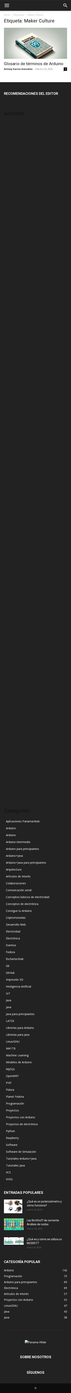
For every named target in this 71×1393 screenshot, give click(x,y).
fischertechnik (14, 959)
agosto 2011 (12, 779)
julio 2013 (10, 655)
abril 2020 (10, 301)
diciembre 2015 (13, 484)
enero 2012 (11, 749)
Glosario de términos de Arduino (33, 63)
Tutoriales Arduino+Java (21, 1158)
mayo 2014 (11, 596)
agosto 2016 (12, 448)
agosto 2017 (12, 389)
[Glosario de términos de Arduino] (35, 43)
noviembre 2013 (14, 631)
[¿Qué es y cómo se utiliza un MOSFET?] (14, 1241)
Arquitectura (13, 869)
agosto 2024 (12, 147)
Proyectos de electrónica (22, 1124)
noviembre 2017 (14, 378)
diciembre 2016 (13, 425)
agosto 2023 (12, 189)
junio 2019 (10, 324)
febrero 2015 (12, 543)
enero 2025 (11, 142)
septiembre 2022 (14, 242)
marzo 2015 (11, 537)
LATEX (10, 1021)
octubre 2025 (12, 130)
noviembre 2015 (14, 490)
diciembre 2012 (13, 696)
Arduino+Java (14, 856)
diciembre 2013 (13, 625)
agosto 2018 (12, 348)
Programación (15, 1103)
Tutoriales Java (15, 1165)
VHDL (9, 1179)
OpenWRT (12, 1076)
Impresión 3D (14, 979)
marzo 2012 (11, 737)
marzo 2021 (11, 271)
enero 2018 (11, 366)
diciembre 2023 (13, 165)
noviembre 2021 (14, 254)
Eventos (11, 945)
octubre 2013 (12, 637)
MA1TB (11, 1048)
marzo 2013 (11, 678)
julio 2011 (10, 785)
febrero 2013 (12, 684)
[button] (6, 5)
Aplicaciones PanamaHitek (23, 821)
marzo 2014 (11, 608)
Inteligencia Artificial (18, 986)
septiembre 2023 (14, 183)
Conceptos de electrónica (22, 904)
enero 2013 (11, 690)
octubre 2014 (12, 566)
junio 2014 (10, 590)
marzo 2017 (11, 419)
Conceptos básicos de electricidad (27, 897)
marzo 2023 (11, 212)
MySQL (10, 1069)
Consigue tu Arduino (19, 911)
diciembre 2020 (13, 283)
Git (7, 966)
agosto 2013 (12, 649)
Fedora (10, 952)
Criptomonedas (16, 917)
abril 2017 (10, 413)
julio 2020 (10, 295)
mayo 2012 (11, 726)
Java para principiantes (20, 1014)
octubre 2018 (12, 342)
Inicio (7, 15)
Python (10, 1131)
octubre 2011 (12, 767)
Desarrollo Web (16, 924)
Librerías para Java (17, 1034)
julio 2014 (10, 584)
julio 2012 (10, 714)
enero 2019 (11, 330)
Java (8, 1000)
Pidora (10, 1090)
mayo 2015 (11, 525)
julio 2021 (10, 265)
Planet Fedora (15, 1096)
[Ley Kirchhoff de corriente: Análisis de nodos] (14, 1224)
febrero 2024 (12, 153)
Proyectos (12, 1110)
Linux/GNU (13, 1041)
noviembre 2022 (14, 236)
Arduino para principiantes (22, 849)
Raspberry (12, 1138)
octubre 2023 (12, 177)
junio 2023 (10, 195)
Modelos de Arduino (19, 1062)
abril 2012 (10, 731)
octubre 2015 (12, 496)
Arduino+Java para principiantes (26, 862)
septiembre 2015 (14, 501)
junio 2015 (10, 519)
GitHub (10, 973)
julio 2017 (10, 395)
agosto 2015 (12, 507)
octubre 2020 (12, 289)
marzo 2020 (11, 307)
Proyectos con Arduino (20, 1117)
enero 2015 (11, 549)
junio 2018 (10, 354)
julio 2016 (10, 454)
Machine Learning (17, 1055)
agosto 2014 (12, 578)
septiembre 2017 (14, 383)
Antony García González (18, 68)
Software (12, 1145)
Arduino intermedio (18, 842)
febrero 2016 (12, 472)
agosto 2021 (12, 260)
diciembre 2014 (13, 554)
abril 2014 (10, 602)
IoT (8, 993)
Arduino (11, 828)
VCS (8, 1172)
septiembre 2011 (14, 773)
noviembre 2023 (14, 171)
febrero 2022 (12, 248)
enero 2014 (11, 619)
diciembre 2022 (13, 230)
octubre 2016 (12, 437)
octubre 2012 (12, 702)
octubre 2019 (12, 313)
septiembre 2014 (14, 572)
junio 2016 (10, 460)
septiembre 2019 (14, 319)
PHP (8, 1083)
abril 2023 (10, 206)
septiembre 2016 (14, 442)
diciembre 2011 (13, 755)
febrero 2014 (12, 613)
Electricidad (13, 931)
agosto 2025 (12, 136)
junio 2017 (10, 401)
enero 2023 (11, 224)
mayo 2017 (11, 407)
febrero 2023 (12, 218)
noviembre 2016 (14, 431)
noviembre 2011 (14, 761)
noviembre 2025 (14, 124)
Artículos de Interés (18, 876)
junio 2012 (10, 720)
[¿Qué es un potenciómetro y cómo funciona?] (13, 1206)
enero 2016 (11, 478)
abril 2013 (10, 672)
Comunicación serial (19, 890)
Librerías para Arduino (20, 1028)
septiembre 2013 (14, 643)
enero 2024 (11, 159)
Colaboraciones (16, 883)
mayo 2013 (11, 667)
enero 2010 (11, 790)
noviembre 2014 (14, 560)
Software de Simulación (21, 1151)
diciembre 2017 (13, 372)
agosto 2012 (12, 708)
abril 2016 (10, 466)
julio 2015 (10, 513)
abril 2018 (10, 360)
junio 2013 (10, 661)
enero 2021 (11, 277)
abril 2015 (10, 531)
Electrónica (13, 938)
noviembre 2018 (14, 336)
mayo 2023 (11, 201)
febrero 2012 (12, 743)
